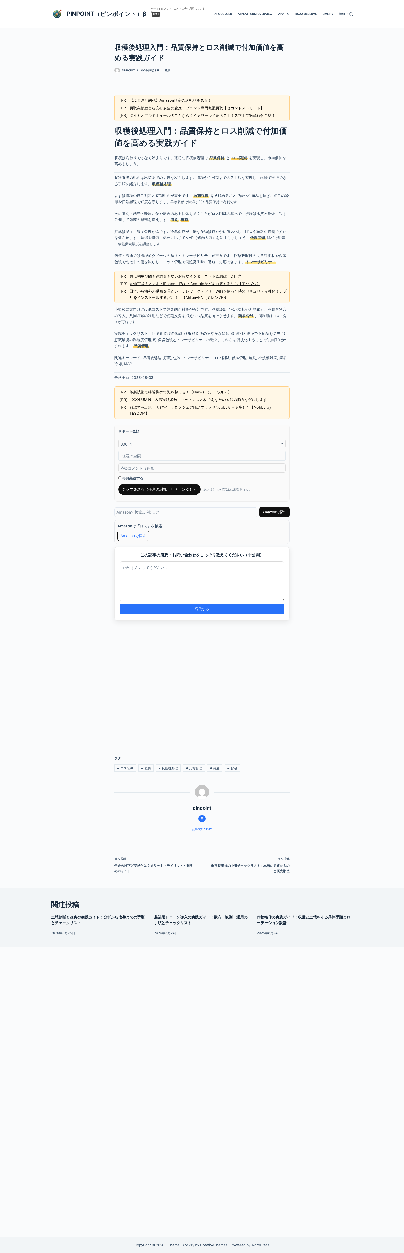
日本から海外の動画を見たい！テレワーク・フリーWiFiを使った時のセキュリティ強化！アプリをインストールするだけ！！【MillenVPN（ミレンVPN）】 (208, 294)
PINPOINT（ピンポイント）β (106, 13)
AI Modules (223, 14)
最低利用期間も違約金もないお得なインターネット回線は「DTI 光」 (187, 276)
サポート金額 (128, 431)
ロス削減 (125, 768)
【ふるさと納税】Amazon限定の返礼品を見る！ (170, 100)
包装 (146, 768)
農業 (167, 70)
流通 (215, 768)
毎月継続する (132, 478)
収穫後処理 (168, 768)
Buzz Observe (306, 14)
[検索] (351, 14)
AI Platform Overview (255, 14)
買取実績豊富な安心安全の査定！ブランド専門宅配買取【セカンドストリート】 (197, 108)
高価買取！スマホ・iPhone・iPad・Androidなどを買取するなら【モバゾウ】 (195, 283)
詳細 (342, 14)
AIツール (283, 14)
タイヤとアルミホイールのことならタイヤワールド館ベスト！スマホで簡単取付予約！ (202, 115)
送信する (202, 609)
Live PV (328, 14)
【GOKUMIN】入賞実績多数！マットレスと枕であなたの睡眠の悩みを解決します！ (200, 399)
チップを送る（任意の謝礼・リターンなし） (159, 489)
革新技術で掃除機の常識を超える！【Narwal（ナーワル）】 (181, 392)
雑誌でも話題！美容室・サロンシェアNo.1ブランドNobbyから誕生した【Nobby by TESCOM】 (200, 410)
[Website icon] (202, 818)
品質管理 (194, 768)
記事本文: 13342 (202, 829)
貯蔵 (232, 768)
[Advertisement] (202, 685)
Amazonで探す (274, 512)
